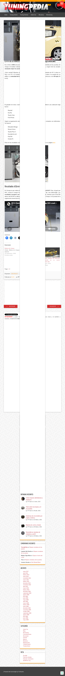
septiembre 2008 (27, 613)
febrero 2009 (26, 604)
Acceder (25, 655)
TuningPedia (24, 547)
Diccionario (26, 636)
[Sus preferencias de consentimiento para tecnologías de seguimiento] (62, 673)
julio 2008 (25, 616)
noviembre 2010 (27, 584)
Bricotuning (49, 14)
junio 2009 (25, 598)
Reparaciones (26, 642)
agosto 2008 (26, 614)
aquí (54, 142)
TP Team (59, 62)
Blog (12, 277)
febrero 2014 (26, 574)
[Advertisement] (18, 91)
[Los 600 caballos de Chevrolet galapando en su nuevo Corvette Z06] (51, 252)
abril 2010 (25, 586)
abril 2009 (25, 601)
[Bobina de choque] (14, 251)
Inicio (5, 14)
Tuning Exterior (24, 14)
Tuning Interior (14, 14)
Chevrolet (14, 273)
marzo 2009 (26, 603)
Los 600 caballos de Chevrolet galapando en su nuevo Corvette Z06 (51, 260)
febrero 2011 (26, 581)
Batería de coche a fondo (33, 525)
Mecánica (41, 14)
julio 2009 (25, 596)
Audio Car (33, 14)
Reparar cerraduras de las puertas (33, 559)
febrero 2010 (26, 589)
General (25, 637)
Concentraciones (27, 634)
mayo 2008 (26, 619)
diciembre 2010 (27, 583)
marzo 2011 (26, 579)
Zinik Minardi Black (36, 562)
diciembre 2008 (27, 608)
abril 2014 (25, 573)
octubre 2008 (26, 611)
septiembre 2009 (27, 593)
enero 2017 (26, 571)
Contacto (59, 1)
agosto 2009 (26, 594)
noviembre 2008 (27, 609)
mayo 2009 (26, 599)
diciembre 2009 (27, 591)
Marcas (25, 639)
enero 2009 (26, 606)
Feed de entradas (27, 657)
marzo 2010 (26, 588)
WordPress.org (26, 660)
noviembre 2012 (27, 578)
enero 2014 (26, 576)
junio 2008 (25, 618)
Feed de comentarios (28, 659)
